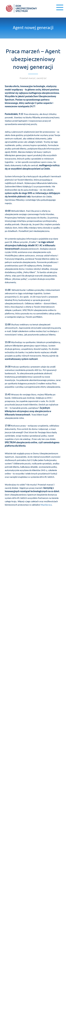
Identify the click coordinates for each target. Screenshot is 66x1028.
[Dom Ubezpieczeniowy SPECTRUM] (21, 8)
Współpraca (46, 505)
